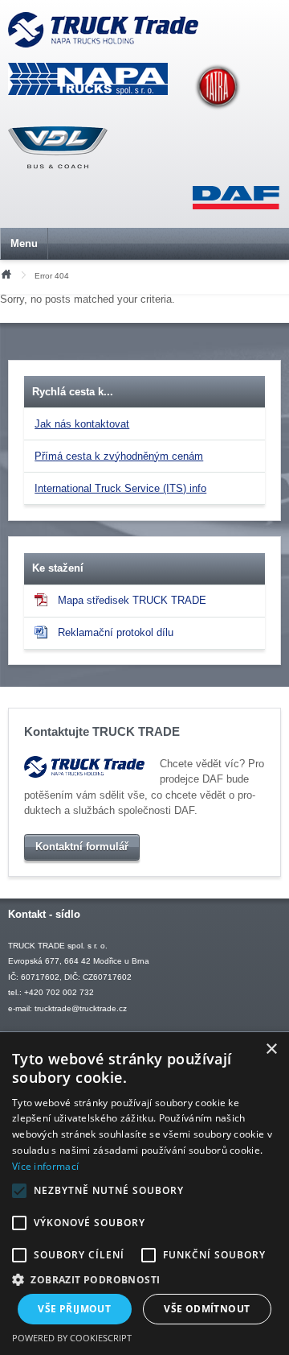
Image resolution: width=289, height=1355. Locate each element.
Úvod (5, 273)
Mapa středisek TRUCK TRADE (132, 600)
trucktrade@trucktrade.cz (81, 1008)
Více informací (45, 1166)
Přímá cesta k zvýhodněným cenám (119, 456)
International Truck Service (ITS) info (120, 488)
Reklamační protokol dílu (115, 632)
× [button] (271, 1049)
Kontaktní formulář (81, 847)
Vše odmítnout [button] (207, 1309)
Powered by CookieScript (72, 1338)
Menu (24, 244)
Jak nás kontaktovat (82, 424)
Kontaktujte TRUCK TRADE (102, 731)
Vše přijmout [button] (74, 1309)
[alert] (144, 1193)
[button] (144, 1279)
